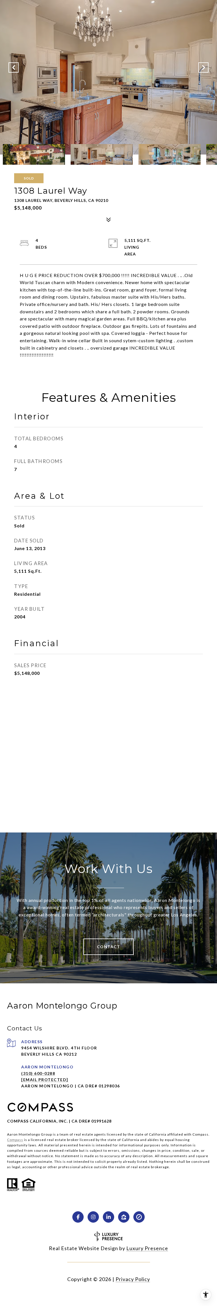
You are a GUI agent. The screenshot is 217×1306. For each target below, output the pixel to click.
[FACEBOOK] (78, 1217)
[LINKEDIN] (108, 1217)
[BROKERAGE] (139, 1217)
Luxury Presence (147, 1248)
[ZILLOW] (123, 1217)
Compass (15, 1140)
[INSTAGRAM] (93, 1217)
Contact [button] (108, 946)
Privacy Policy (133, 1279)
